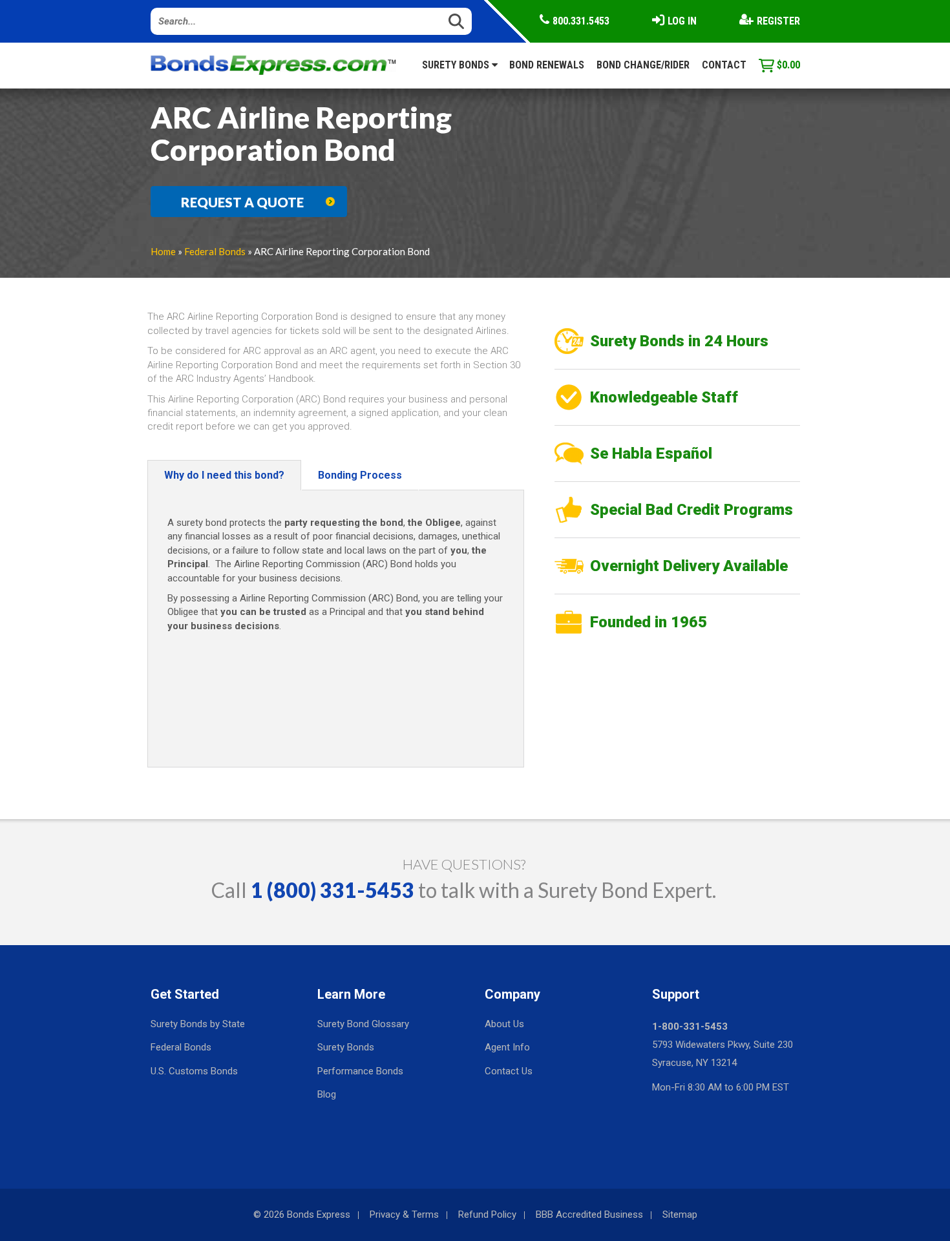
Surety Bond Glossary (363, 1024)
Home (163, 251)
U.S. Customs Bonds (194, 1071)
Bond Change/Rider (643, 65)
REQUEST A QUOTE (242, 202)
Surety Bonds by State (198, 1024)
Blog (326, 1094)
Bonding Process (360, 475)
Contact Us (509, 1071)
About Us (504, 1024)
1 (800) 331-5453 (332, 889)
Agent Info (507, 1047)
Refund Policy (487, 1214)
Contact (724, 65)
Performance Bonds (360, 1071)
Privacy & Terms (404, 1214)
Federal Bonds (215, 251)
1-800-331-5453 (690, 1026)
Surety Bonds (457, 65)
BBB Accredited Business (589, 1214)
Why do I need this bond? (224, 475)
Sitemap (679, 1214)
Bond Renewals (546, 65)
